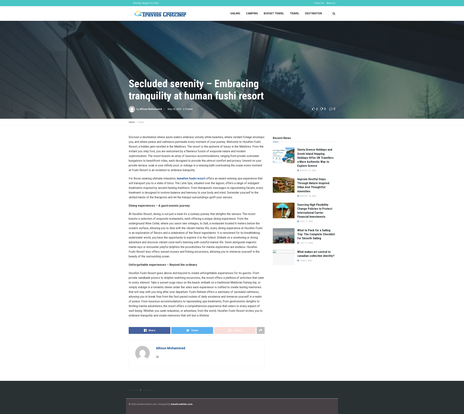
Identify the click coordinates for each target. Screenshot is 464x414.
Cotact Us (319, 3)
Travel (294, 13)
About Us (330, 3)
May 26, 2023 (174, 109)
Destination (313, 13)
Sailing (235, 13)
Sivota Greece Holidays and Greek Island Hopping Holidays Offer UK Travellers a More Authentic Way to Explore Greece (315, 157)
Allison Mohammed (151, 109)
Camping (252, 13)
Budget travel (274, 13)
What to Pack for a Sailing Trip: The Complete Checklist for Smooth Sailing (316, 234)
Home (132, 122)
